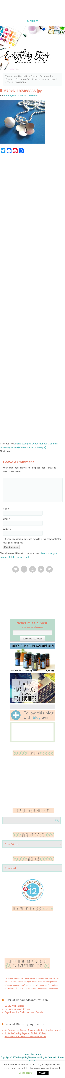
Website (7, 528)
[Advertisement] (32, 299)
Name (6, 508)
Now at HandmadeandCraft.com (27, 1000)
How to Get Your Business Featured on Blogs (25, 1037)
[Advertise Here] (27, 968)
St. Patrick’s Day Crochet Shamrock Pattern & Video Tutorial (32, 1030)
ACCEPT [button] (43, 1073)
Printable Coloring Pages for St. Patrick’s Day (25, 1033)
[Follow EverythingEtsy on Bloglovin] (32, 720)
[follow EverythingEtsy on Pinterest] (32, 910)
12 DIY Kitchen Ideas (14, 1006)
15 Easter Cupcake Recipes (17, 1009)
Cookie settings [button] (26, 1073)
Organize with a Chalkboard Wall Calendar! (24, 1012)
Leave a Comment (27, 95)
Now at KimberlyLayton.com (24, 1024)
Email (6, 518)
